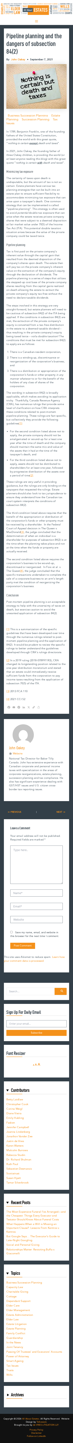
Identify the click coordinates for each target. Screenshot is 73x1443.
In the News (13, 1343)
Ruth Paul (12, 1164)
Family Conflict (15, 1333)
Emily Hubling (15, 1118)
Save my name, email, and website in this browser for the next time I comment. (34, 934)
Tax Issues (12, 1366)
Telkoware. (41, 1422)
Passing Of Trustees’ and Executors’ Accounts (34, 1352)
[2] (31, 476)
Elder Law (12, 1320)
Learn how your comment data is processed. (34, 959)
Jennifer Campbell (17, 1127)
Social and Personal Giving (22, 1245)
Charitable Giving (17, 1292)
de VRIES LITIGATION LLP (45, 1425)
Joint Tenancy (14, 1347)
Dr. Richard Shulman (18, 1160)
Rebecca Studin (15, 1155)
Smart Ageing (14, 1361)
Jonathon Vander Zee (19, 1136)
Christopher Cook (17, 1104)
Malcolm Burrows (17, 1150)
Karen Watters (14, 1146)
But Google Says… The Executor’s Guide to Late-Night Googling (33, 1238)
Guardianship (14, 1338)
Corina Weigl (14, 1109)
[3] (22, 532)
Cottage (11, 1297)
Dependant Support (18, 1301)
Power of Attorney (17, 1356)
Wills (9, 1375)
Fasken (10, 1123)
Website (18, 754)
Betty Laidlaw (14, 1100)
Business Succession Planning (28, 115)
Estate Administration (19, 1315)
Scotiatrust (12, 1174)
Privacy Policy (36, 1430)
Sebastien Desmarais (19, 1169)
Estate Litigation (16, 1324)
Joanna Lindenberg (18, 1132)
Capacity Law (14, 1287)
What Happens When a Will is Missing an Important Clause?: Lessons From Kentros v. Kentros (33, 1228)
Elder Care (12, 1306)
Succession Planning (35, 119)
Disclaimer (36, 1433)
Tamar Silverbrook (17, 1183)
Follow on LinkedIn (36, 1436)
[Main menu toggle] (36, 21)
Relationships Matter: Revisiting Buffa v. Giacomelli (30, 1252)
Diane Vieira (13, 1113)
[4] (21, 571)
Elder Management (18, 1310)
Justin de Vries (15, 1141)
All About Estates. (31, 1419)
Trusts (9, 1370)
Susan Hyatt (13, 1178)
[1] (20, 424)
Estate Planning (16, 1329)
